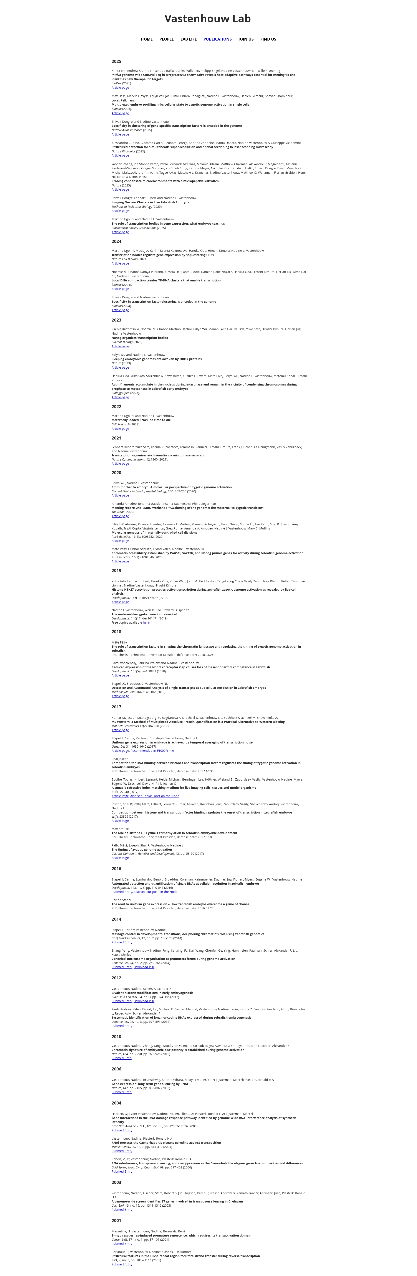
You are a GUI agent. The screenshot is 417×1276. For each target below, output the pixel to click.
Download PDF (144, 967)
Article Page (120, 796)
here (146, 622)
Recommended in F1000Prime (152, 750)
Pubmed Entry (122, 892)
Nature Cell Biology (125, 259)
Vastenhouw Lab (208, 18)
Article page (120, 346)
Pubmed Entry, (122, 967)
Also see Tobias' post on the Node (154, 796)
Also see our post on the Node (155, 892)
